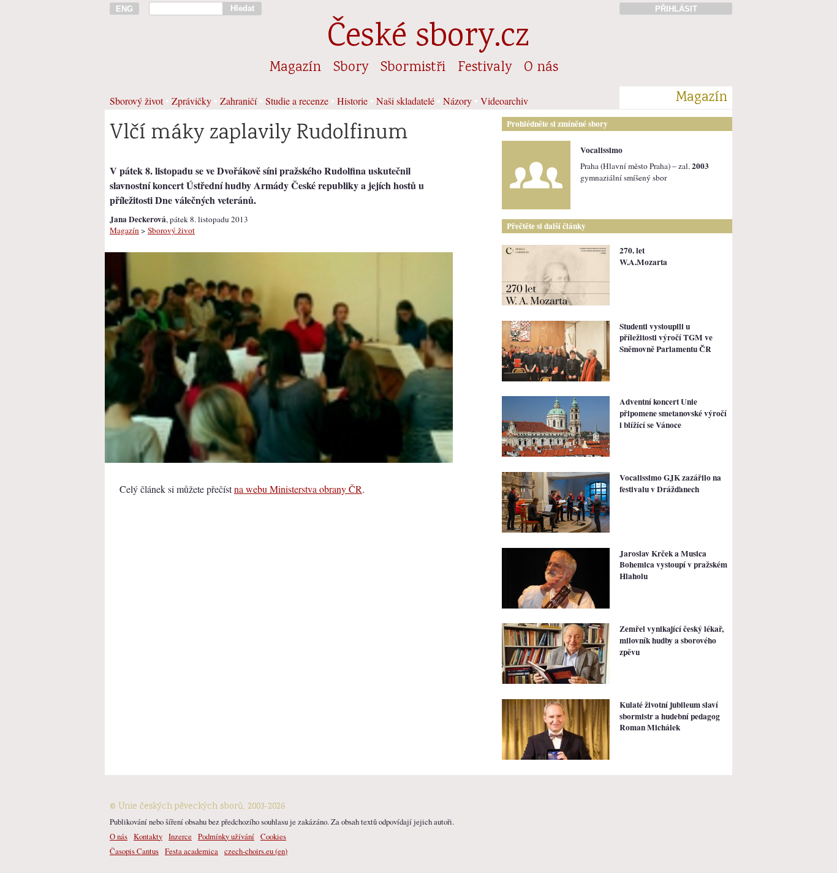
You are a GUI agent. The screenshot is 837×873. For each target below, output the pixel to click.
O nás (541, 68)
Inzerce (180, 836)
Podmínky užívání (226, 836)
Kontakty (148, 836)
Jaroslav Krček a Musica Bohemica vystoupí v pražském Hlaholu (673, 564)
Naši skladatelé (405, 100)
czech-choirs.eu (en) (255, 850)
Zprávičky (191, 100)
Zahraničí (238, 100)
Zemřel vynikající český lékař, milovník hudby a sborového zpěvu (671, 640)
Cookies (273, 836)
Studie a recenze (296, 100)
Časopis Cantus (134, 850)
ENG (124, 8)
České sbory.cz (428, 38)
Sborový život (136, 100)
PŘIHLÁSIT (676, 8)
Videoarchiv (504, 100)
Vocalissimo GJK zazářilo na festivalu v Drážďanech (670, 483)
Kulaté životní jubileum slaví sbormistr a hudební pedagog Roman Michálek (669, 716)
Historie (352, 100)
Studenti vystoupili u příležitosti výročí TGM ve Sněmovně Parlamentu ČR (666, 337)
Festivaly (485, 68)
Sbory (350, 68)
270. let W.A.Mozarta (643, 256)
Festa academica (191, 850)
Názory (457, 100)
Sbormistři (413, 68)
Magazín (295, 68)
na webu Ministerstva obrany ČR (298, 488)
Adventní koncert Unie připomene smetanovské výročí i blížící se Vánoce (673, 412)
